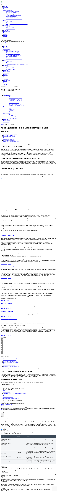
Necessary (4, 429)
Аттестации (9, 22)
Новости (5, 34)
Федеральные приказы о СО (13, 14)
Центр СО (5, 30)
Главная (5, 6)
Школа (5, 20)
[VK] (28, 342)
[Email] (28, 346)
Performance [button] (3, 471)
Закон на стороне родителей (12, 11)
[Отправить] (28, 353)
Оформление (9, 21)
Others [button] (2, 486)
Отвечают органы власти (12, 17)
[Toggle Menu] (1, 4)
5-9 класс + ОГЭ (10, 27)
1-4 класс (8, 26)
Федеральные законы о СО (12, 12)
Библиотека (6, 32)
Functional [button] (3, 466)
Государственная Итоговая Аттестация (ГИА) (17, 24)
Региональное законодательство (13, 15)
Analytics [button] (3, 476)
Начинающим (6, 8)
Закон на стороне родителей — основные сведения (13, 222)
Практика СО (6, 25)
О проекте (5, 7)
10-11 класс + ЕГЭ (10, 29)
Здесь (2, 409)
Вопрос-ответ (6, 31)
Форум (5, 36)
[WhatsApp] (28, 351)
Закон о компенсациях (11, 16)
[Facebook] (28, 339)
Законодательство (7, 10)
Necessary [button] (3, 428)
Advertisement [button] (4, 481)
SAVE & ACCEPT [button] (5, 490)
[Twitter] (28, 344)
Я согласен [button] (3, 410)
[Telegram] (28, 348)
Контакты (5, 35)
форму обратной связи (6, 42)
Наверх (2, 405)
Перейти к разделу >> (6, 232)
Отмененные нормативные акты (14, 19)
